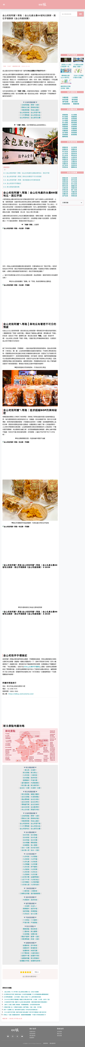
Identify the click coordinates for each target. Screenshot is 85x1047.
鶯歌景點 (26, 929)
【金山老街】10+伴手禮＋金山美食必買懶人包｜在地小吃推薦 (21, 991)
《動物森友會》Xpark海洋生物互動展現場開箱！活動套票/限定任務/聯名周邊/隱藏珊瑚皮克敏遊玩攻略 (66, 76)
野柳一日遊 (35, 105)
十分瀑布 (34, 920)
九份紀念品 (35, 879)
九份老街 (26, 856)
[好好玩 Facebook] (8, 1036)
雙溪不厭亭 (25, 936)
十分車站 (26, 920)
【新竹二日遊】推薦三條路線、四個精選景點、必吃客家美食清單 (22, 1004)
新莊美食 (34, 929)
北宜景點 (26, 934)
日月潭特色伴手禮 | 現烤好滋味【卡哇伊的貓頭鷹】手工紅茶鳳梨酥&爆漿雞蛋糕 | (26, 994)
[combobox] (69, 14)
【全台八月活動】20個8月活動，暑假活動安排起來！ (78, 76)
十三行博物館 (24, 115)
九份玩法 (34, 872)
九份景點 (34, 856)
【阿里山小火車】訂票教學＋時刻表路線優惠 (66, 66)
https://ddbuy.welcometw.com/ (21, 694)
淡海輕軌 (26, 845)
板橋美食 (26, 945)
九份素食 (26, 869)
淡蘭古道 (34, 934)
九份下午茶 (25, 879)
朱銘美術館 (25, 110)
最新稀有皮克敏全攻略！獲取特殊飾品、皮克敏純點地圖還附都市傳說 (66, 87)
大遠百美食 (35, 953)
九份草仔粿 (25, 877)
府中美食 (34, 945)
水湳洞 (27, 906)
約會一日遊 (35, 939)
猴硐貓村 (26, 908)
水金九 (33, 906)
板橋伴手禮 (35, 956)
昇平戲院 (34, 867)
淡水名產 (34, 837)
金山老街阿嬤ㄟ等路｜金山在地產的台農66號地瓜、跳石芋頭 (27, 173)
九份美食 (26, 859)
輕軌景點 (34, 842)
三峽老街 (26, 891)
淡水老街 (26, 835)
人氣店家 (11, 1018)
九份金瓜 (26, 914)
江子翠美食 (25, 953)
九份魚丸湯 (25, 884)
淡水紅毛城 (35, 848)
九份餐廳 (26, 864)
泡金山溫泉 (35, 110)
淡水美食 (26, 837)
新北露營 (34, 931)
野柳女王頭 (25, 107)
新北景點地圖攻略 (13, 187)
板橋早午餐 (25, 956)
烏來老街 (34, 900)
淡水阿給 (26, 840)
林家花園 (34, 950)
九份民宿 (26, 872)
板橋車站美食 (35, 961)
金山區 (20, 1018)
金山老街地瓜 (24, 118)
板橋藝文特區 (24, 961)
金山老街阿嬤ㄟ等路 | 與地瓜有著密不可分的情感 (24, 176)
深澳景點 (34, 911)
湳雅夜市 (26, 948)
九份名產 (26, 862)
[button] (3, 4)
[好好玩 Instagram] (12, 1036)
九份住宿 (26, 867)
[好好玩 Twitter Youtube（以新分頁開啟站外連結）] (22, 1036)
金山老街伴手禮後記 (14, 183)
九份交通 (34, 874)
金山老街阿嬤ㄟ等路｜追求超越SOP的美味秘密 (23, 180)
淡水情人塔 (25, 850)
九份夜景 (34, 862)
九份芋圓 (34, 859)
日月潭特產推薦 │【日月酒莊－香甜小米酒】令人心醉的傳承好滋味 (22, 997)
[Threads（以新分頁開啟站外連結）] (17, 1036)
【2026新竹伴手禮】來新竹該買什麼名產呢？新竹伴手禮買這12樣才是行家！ (25, 1012)
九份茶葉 (34, 869)
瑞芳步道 (34, 908)
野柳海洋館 (35, 107)
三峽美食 (34, 891)
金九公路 (34, 914)
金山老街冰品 (35, 115)
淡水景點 (34, 835)
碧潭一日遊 (35, 936)
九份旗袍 (26, 874)
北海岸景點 (25, 105)
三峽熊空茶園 (24, 893)
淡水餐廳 (26, 842)
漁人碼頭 (34, 845)
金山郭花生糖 (35, 118)
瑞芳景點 (26, 911)
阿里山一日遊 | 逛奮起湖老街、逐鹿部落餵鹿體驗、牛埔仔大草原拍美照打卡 (25, 1014)
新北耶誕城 (35, 958)
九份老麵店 (25, 882)
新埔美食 (34, 948)
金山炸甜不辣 (35, 112)
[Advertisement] (30, 710)
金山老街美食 (24, 112)
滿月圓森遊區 (35, 893)
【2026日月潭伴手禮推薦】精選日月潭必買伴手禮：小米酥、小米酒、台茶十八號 (26, 999)
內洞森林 (26, 900)
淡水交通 (34, 840)
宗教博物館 (25, 939)
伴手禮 (16, 1018)
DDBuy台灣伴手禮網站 (32, 667)
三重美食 (26, 931)
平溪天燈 (26, 922)
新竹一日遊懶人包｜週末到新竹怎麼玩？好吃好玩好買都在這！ (21, 1009)
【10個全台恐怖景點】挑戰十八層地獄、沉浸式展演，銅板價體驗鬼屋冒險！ (78, 66)
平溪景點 (34, 922)
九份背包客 (35, 884)
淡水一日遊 (25, 848)
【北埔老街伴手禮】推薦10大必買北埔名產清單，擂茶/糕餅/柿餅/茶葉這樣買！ (26, 1002)
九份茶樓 (34, 864)
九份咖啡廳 (35, 882)
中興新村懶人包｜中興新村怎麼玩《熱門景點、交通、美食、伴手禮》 (23, 1007)
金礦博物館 (35, 877)
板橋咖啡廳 (25, 958)
